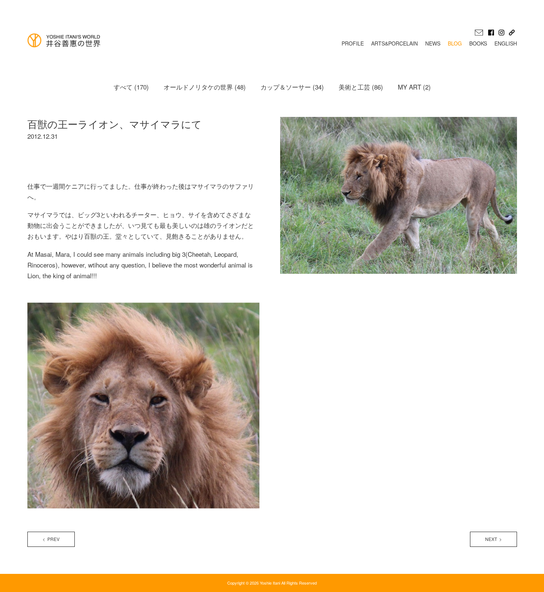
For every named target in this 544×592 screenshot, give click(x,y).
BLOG (455, 43)
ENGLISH (505, 43)
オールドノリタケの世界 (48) (205, 86)
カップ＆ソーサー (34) (292, 86)
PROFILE (353, 43)
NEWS (432, 43)
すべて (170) (131, 86)
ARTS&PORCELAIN (394, 43)
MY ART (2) (414, 86)
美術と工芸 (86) (361, 86)
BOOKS (478, 43)
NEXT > (493, 539)
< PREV (51, 539)
